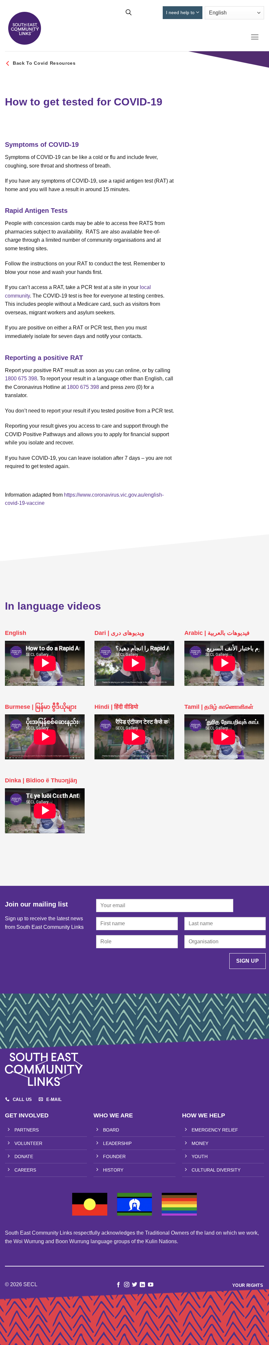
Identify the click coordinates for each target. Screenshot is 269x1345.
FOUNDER (114, 1156)
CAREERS (25, 1170)
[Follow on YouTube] (150, 1285)
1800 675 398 (21, 378)
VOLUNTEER (28, 1143)
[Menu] (254, 37)
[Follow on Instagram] (126, 1285)
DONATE (23, 1156)
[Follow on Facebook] (118, 1285)
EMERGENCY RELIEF (215, 1129)
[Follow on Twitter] (134, 1285)
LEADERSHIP (117, 1143)
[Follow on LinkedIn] (142, 1285)
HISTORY (113, 1170)
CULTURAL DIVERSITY (216, 1170)
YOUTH (200, 1156)
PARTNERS (26, 1129)
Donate (148, 12)
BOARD (111, 1129)
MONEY (200, 1143)
